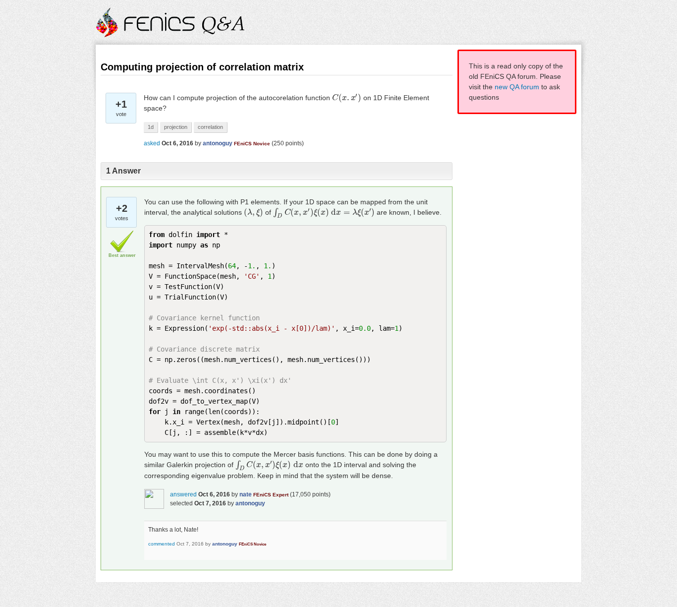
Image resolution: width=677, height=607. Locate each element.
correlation (210, 127)
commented (161, 543)
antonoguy (217, 143)
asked (152, 143)
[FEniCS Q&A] (171, 30)
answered (183, 494)
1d (151, 127)
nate (245, 494)
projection (175, 127)
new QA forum (517, 87)
